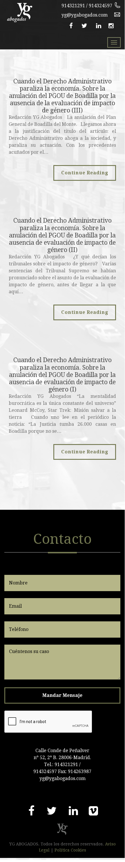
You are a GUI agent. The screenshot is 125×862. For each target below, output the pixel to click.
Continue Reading (84, 173)
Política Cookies (70, 850)
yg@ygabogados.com (84, 15)
